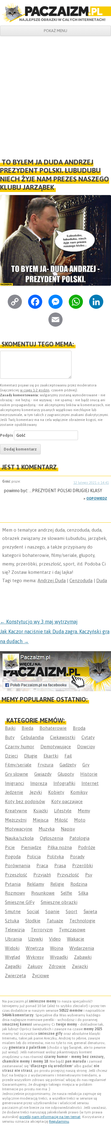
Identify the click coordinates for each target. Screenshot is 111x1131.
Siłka (83, 893)
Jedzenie (14, 792)
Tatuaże (55, 920)
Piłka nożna (59, 847)
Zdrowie (57, 966)
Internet (90, 783)
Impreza (38, 783)
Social (33, 911)
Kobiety (56, 792)
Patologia (79, 838)
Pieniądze (31, 847)
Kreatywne (16, 810)
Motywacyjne (18, 828)
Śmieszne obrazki (59, 902)
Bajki (10, 728)
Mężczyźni (16, 820)
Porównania (17, 865)
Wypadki (59, 957)
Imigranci (14, 783)
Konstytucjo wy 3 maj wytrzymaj (39, 621)
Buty (9, 737)
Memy (84, 810)
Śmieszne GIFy (20, 902)
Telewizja (15, 929)
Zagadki (13, 966)
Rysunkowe (43, 893)
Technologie (82, 920)
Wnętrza (35, 948)
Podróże (86, 847)
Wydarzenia (81, 948)
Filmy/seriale (18, 764)
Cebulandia (32, 737)
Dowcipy (86, 746)
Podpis (6, 435)
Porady (77, 856)
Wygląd (12, 957)
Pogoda (13, 856)
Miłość (61, 820)
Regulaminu (59, 1121)
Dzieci (11, 755)
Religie (57, 884)
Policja (34, 856)
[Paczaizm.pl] (55, 12)
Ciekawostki (62, 737)
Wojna (56, 948)
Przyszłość (68, 874)
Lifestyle (63, 810)
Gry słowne (16, 774)
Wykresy (35, 957)
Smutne (13, 911)
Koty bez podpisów (25, 801)
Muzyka (47, 828)
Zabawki (83, 957)
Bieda (27, 728)
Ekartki (50, 755)
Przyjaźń (42, 874)
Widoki (12, 948)
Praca (42, 865)
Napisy (68, 828)
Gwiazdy (42, 774)
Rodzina (78, 884)
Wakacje (75, 938)
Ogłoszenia (51, 838)
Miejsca (40, 820)
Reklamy (35, 884)
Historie (88, 774)
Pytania (13, 884)
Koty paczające (67, 801)
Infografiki (64, 783)
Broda (79, 728)
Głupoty (66, 774)
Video (55, 938)
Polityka (55, 856)
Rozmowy (15, 893)
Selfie (66, 893)
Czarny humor (19, 746)
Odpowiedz (96, 498)
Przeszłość (16, 874)
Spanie (52, 911)
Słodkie (32, 920)
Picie (10, 847)
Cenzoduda (80, 580)
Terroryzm (42, 929)
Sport (71, 911)
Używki (35, 938)
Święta (90, 911)
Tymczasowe (72, 929)
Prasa (60, 865)
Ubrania (13, 938)
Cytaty (88, 737)
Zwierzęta (15, 975)
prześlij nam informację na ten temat (49, 1117)
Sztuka (12, 920)
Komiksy (79, 792)
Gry (85, 764)
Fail (68, 755)
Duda (101, 580)
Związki (80, 966)
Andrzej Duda (52, 580)
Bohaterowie (53, 728)
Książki (40, 810)
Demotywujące (55, 746)
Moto (79, 820)
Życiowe (40, 975)
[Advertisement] (55, 94)
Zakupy (35, 966)
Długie (30, 755)
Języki (35, 792)
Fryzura (45, 764)
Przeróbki (82, 865)
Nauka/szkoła (19, 838)
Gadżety (68, 764)
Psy (88, 874)
